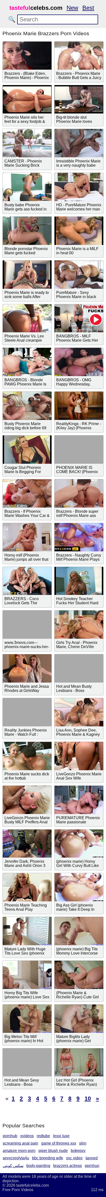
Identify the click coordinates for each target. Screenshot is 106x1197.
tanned (92, 1158)
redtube (43, 1136)
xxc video (74, 1158)
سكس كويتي (13, 1166)
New (72, 7)
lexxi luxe (61, 1136)
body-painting (38, 1166)
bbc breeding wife (47, 1158)
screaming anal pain (20, 1143)
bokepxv (78, 1151)
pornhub (10, 1136)
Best (88, 7)
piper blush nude (53, 1151)
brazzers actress (67, 1166)
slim (82, 1143)
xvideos (27, 1136)
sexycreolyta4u (16, 1158)
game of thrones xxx (58, 1143)
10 (88, 1098)
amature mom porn (19, 1151)
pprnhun (92, 1166)
